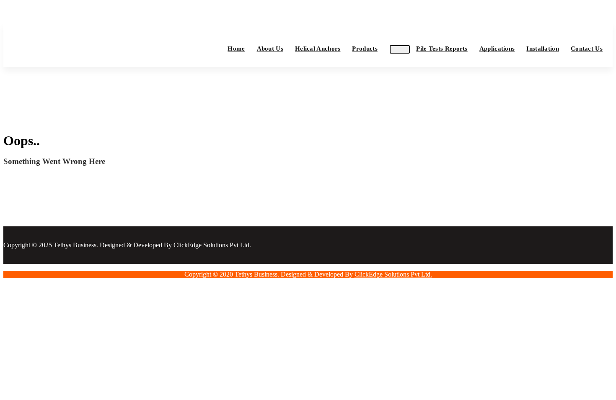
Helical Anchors (318, 48)
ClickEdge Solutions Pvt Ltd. (393, 274)
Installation (542, 48)
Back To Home (36, 183)
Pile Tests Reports (441, 48)
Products (364, 48)
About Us (270, 48)
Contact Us (587, 48)
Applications (497, 48)
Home (236, 48)
